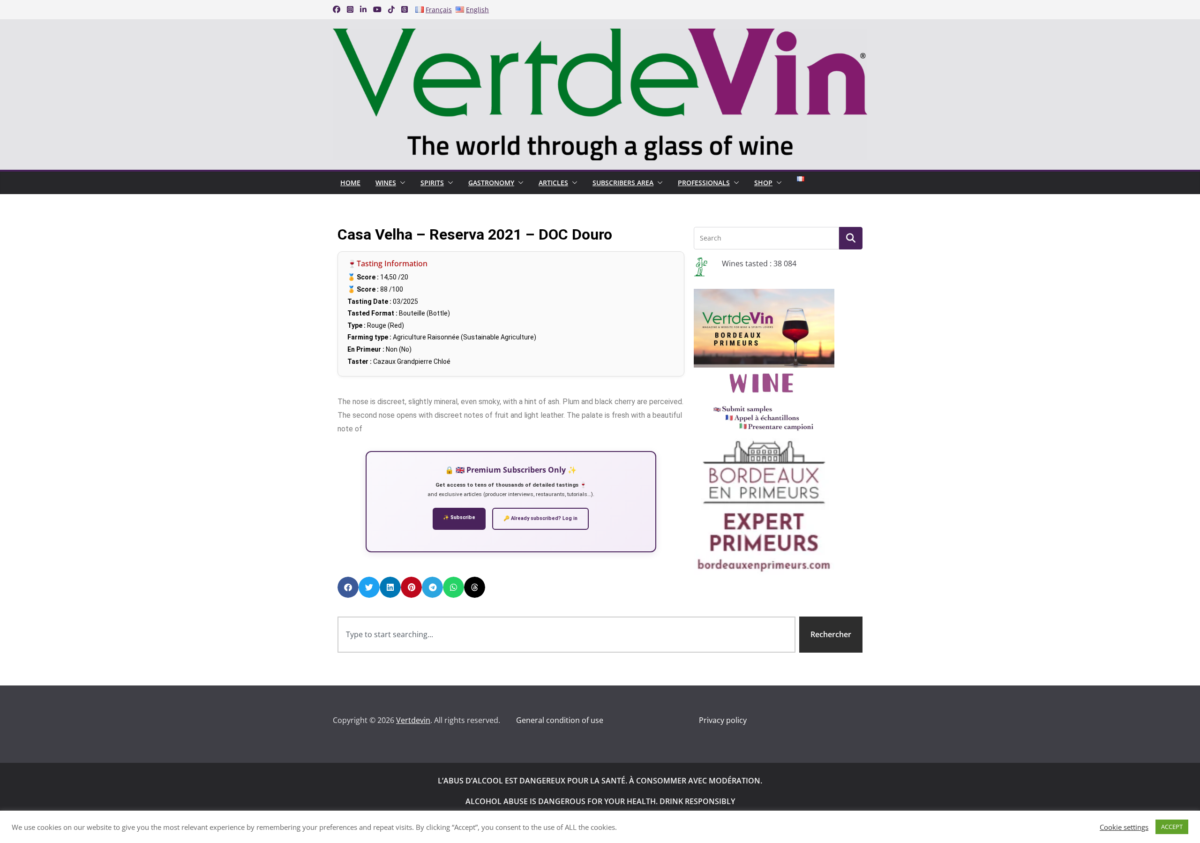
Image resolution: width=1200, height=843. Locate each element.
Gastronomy (491, 182)
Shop (763, 182)
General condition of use (559, 720)
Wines (385, 182)
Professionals (704, 182)
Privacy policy (723, 720)
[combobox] (566, 635)
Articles (553, 182)
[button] (400, 182)
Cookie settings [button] (1124, 827)
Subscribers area (622, 182)
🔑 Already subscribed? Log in (540, 518)
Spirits (432, 182)
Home (350, 182)
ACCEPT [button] (1172, 826)
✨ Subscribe (459, 517)
